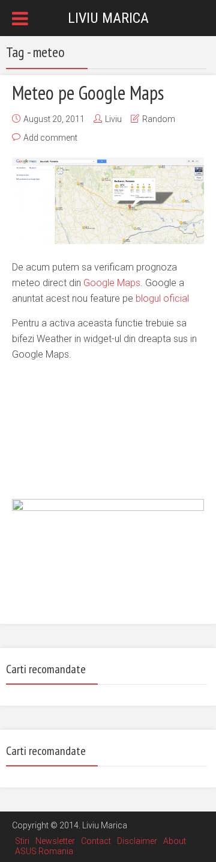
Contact (96, 841)
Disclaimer (137, 841)
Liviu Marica (108, 18)
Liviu (113, 119)
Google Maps (111, 283)
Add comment (50, 137)
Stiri (22, 841)
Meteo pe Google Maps (88, 92)
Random (158, 119)
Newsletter (55, 841)
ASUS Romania (44, 851)
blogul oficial (162, 298)
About (174, 841)
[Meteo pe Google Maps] (108, 200)
